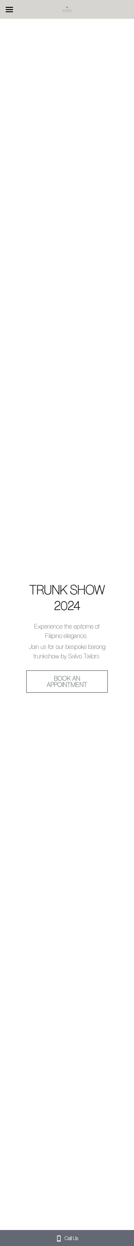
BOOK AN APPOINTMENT (67, 681)
